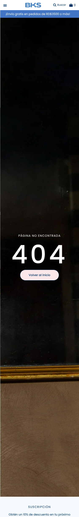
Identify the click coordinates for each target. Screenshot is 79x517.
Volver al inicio (39, 275)
